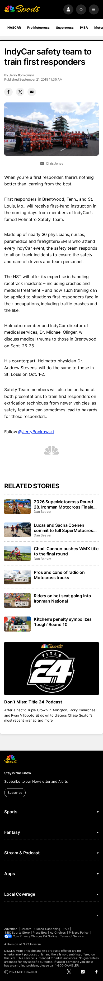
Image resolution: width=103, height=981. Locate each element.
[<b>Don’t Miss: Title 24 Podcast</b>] (51, 668)
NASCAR (14, 27)
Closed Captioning (47, 929)
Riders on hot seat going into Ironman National (62, 598)
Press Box (40, 932)
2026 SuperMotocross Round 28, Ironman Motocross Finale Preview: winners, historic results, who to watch (63, 504)
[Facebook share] (8, 92)
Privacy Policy (78, 932)
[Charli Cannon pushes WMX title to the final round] (17, 553)
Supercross (65, 27)
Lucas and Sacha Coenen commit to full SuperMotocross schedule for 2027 (64, 527)
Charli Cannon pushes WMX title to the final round (66, 551)
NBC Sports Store (17, 932)
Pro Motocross (38, 27)
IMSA (84, 27)
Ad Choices (58, 932)
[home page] (22, 9)
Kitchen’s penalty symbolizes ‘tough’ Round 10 (63, 622)
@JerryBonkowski (36, 431)
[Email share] (31, 92)
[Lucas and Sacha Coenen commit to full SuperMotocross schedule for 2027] (17, 529)
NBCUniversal (32, 944)
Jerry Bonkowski (21, 75)
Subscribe (15, 793)
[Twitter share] (20, 92)
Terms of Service (71, 936)
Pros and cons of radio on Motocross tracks (59, 575)
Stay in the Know (17, 773)
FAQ (66, 929)
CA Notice (50, 936)
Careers (26, 929)
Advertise (10, 929)
